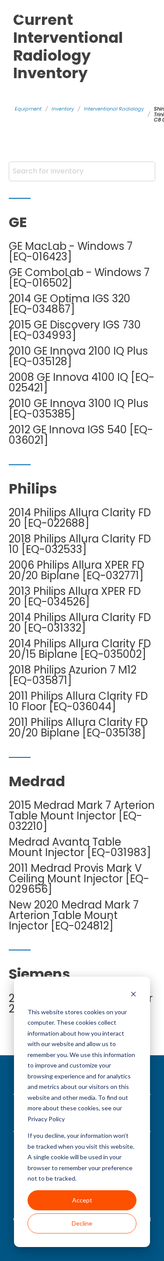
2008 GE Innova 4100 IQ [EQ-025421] (81, 382)
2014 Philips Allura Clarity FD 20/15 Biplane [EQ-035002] (80, 649)
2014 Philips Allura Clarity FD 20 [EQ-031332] (80, 622)
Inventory (63, 108)
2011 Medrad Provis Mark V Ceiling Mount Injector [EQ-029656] (79, 879)
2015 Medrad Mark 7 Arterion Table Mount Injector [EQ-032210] (82, 816)
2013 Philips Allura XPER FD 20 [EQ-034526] (75, 596)
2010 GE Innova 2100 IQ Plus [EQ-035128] (78, 356)
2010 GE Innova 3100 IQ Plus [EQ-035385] (78, 408)
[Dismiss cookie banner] (133, 995)
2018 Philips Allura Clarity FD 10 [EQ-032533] (80, 544)
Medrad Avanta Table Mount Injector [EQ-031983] (80, 847)
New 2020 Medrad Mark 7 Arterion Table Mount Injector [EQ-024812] (74, 915)
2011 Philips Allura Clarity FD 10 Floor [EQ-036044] (78, 701)
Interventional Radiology (114, 108)
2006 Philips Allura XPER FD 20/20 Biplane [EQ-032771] (76, 570)
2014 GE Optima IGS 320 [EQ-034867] (69, 304)
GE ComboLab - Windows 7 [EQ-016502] (79, 277)
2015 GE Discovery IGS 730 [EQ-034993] (75, 330)
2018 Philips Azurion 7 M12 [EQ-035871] (72, 675)
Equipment (28, 108)
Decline (82, 1223)
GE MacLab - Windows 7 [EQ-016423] (71, 251)
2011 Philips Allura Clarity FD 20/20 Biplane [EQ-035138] (78, 727)
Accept (82, 1200)
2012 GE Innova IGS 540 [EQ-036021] (81, 435)
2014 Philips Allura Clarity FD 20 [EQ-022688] (80, 518)
